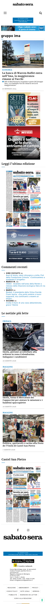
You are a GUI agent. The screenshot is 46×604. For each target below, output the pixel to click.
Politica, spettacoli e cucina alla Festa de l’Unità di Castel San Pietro (23, 444)
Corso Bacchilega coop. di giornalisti (23, 569)
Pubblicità (13, 595)
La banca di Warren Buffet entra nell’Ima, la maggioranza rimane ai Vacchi (22, 76)
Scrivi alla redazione (23, 598)
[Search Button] (37, 12)
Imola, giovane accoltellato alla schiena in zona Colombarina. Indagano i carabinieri (20, 354)
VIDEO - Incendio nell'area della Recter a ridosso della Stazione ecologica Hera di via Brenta (25, 286)
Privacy (35, 588)
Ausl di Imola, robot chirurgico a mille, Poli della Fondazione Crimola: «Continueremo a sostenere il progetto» (25, 277)
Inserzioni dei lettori (28, 595)
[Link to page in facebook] (18, 530)
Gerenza (36, 591)
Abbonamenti (24, 588)
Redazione (12, 588)
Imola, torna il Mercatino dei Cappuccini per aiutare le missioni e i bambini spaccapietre (23, 400)
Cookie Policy (12, 591)
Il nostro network (24, 566)
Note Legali (25, 591)
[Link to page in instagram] (28, 530)
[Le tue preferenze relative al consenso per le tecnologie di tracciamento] (42, 600)
